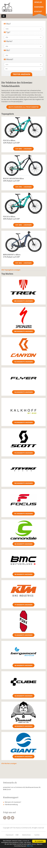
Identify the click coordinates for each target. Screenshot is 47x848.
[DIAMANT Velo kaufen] (23, 712)
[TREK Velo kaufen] (23, 287)
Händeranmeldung (11, 804)
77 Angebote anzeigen (23, 605)
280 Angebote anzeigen (23, 301)
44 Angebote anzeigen (23, 726)
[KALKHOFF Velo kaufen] (23, 408)
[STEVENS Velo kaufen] (23, 469)
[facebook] (5, 817)
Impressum (9, 835)
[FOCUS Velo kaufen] (23, 499)
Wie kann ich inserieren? (13, 802)
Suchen (36, 835)
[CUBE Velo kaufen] (23, 681)
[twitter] (12, 817)
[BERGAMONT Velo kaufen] (23, 651)
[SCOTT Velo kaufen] (23, 439)
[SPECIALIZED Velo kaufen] (23, 317)
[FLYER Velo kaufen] (23, 378)
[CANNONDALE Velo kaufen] (23, 530)
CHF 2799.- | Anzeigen (23, 187)
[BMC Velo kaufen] (23, 560)
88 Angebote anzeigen (23, 544)
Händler (38, 2)
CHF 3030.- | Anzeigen (23, 263)
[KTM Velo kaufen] (23, 590)
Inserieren (39, 7)
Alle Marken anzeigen (9, 763)
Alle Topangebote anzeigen (10, 270)
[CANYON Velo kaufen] (23, 347)
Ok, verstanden (39, 841)
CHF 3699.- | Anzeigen (23, 225)
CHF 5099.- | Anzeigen (23, 149)
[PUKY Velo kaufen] (23, 621)
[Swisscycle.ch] (11, 7)
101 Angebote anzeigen (23, 514)
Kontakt (38, 11)
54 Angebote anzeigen (23, 696)
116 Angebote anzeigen (23, 422)
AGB (17, 835)
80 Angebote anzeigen (23, 574)
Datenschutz (26, 835)
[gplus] (8, 817)
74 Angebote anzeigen (23, 635)
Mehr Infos (30, 846)
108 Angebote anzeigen (23, 483)
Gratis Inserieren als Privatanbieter (23, 107)
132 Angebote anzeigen (23, 362)
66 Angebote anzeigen (23, 665)
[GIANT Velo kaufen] (23, 742)
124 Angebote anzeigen (23, 392)
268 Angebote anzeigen (23, 331)
